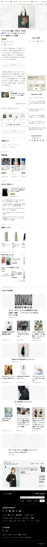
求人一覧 (11, 254)
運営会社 (19, 520)
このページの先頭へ (8, 493)
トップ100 (26, 515)
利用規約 (23, 520)
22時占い (32, 1)
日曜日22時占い (19, 515)
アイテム (10, 534)
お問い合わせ (37, 520)
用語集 (32, 518)
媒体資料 (14, 520)
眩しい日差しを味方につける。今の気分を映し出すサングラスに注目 (37, 128)
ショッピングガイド (5, 537)
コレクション (5, 518)
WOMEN (36, 85)
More (36, 1)
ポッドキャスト (26, 518)
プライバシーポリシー (30, 520)
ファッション (12, 4)
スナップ (32, 515)
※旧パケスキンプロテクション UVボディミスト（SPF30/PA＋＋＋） (16, 245)
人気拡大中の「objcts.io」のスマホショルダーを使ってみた (37, 110)
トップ (2, 4)
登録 (36, 88)
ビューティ (15, 1)
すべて (30, 41)
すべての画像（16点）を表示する (13, 124)
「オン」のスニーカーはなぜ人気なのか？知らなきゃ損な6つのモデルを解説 (37, 103)
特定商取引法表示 (28, 537)
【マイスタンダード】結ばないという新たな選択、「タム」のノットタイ (37, 122)
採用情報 (10, 520)
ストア (20, 1)
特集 (11, 1)
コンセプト (24, 534)
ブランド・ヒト (26, 1)
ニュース (7, 1)
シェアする (11, 44)
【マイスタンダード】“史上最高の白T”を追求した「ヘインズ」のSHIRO (37, 116)
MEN (31, 85)
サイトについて (5, 520)
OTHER (43, 85)
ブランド (4, 534)
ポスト (11, 518)
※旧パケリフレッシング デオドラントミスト (6, 245)
